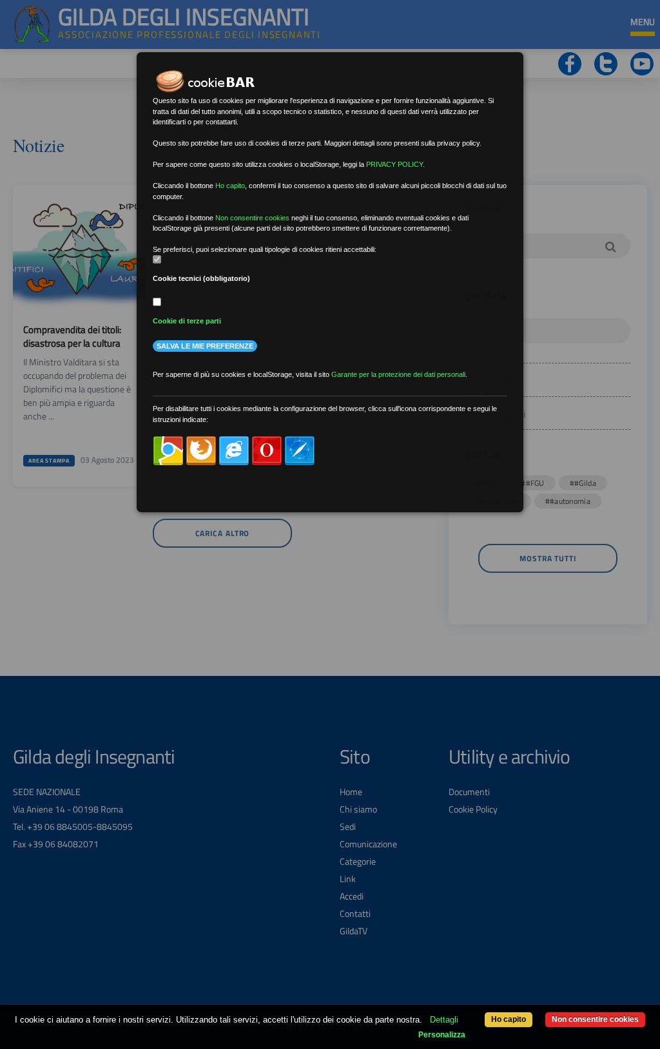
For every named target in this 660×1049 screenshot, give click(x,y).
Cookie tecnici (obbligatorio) (201, 278)
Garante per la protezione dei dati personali (398, 374)
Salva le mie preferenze (205, 346)
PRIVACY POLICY (394, 164)
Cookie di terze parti (187, 321)
